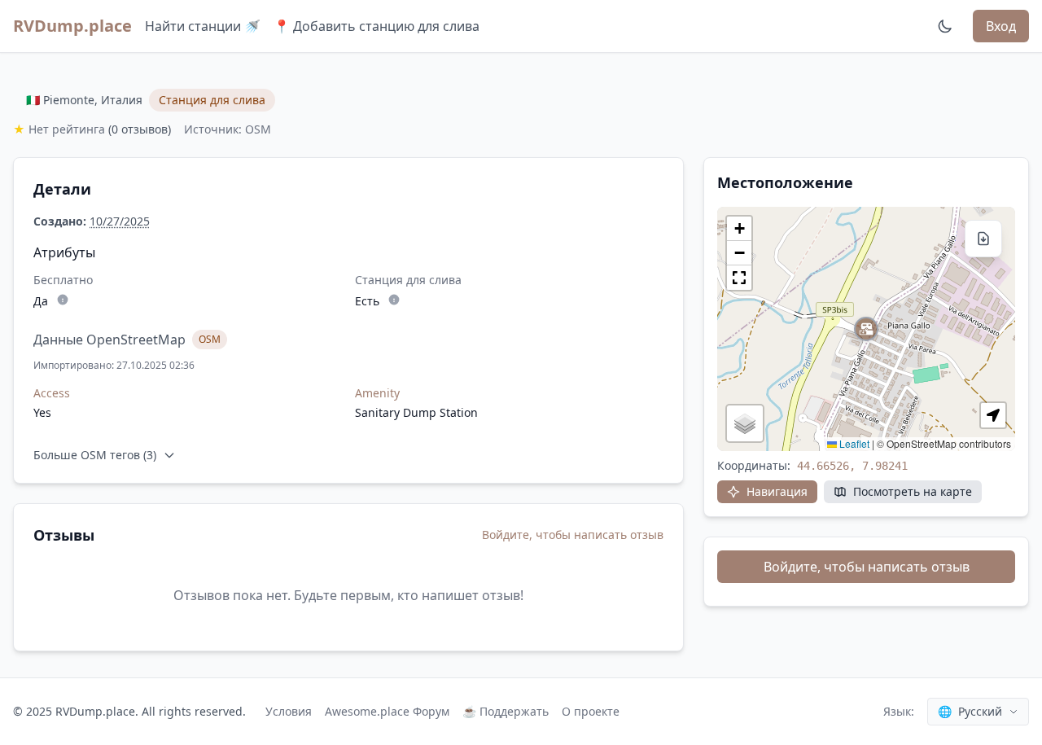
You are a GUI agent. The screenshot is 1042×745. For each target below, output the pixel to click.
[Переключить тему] (945, 26)
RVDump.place (72, 26)
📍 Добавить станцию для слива (376, 26)
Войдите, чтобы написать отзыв (572, 534)
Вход (1001, 26)
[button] (866, 329)
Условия (288, 711)
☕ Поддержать (505, 711)
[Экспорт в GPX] (983, 238)
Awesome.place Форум (387, 711)
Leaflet (853, 443)
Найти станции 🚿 (202, 26)
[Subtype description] (63, 299)
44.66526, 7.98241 (852, 465)
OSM (210, 339)
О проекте (591, 711)
